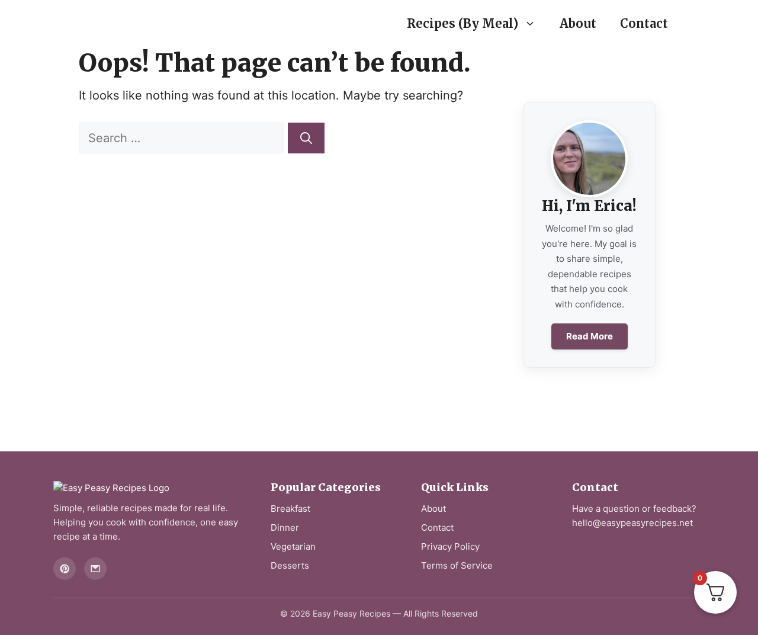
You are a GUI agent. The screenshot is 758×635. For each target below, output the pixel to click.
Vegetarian (293, 546)
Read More (589, 336)
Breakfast (290, 508)
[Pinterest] (64, 568)
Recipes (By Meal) (462, 23)
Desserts (290, 565)
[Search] (306, 138)
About (578, 23)
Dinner (285, 527)
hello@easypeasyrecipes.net (632, 522)
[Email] (95, 568)
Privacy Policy (450, 546)
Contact (644, 23)
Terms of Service (457, 565)
